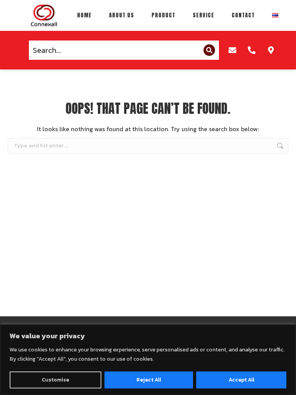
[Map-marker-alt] (271, 50)
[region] (148, 359)
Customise (55, 380)
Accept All (241, 380)
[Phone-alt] (251, 50)
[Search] (209, 50)
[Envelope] (232, 50)
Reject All (148, 380)
